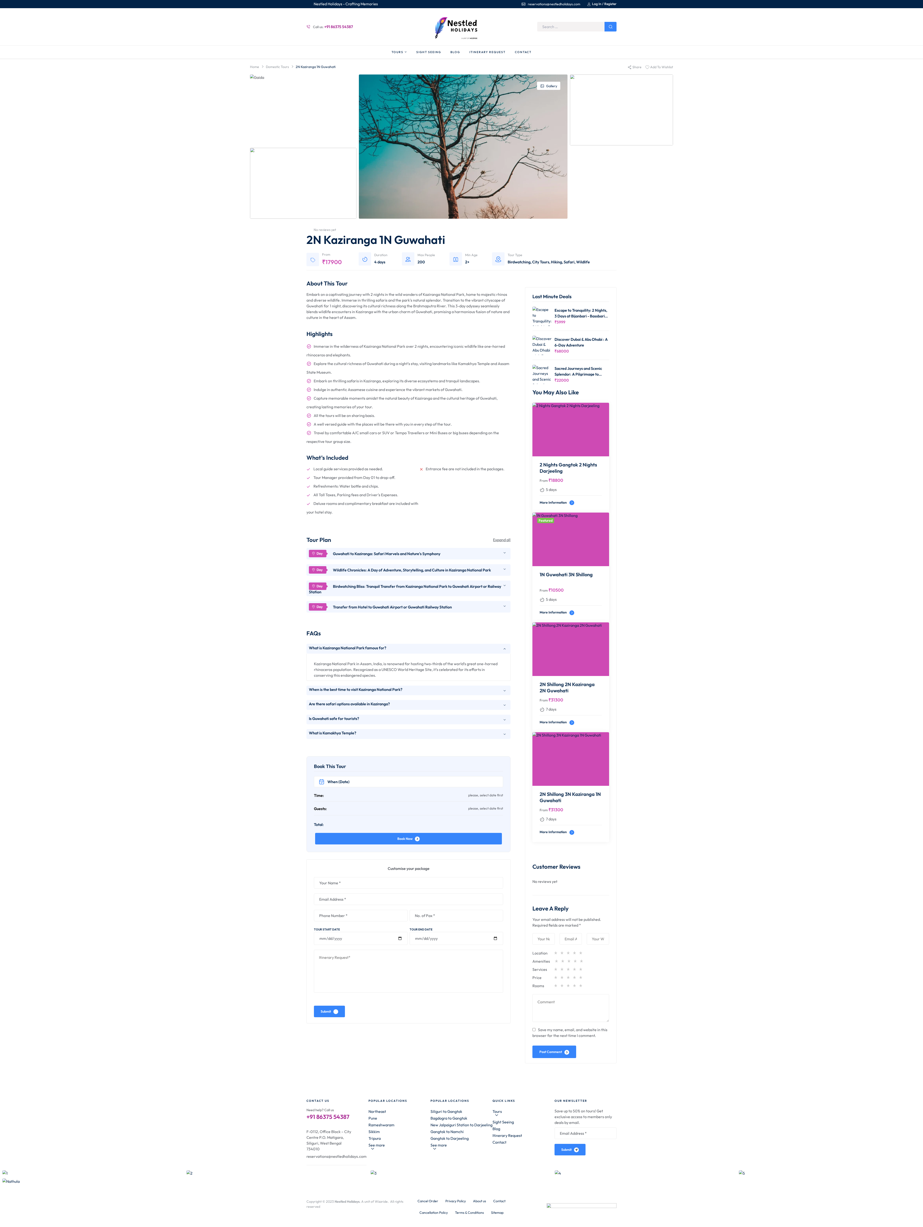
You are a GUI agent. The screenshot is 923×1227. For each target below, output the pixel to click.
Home (254, 67)
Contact (499, 1142)
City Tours (540, 262)
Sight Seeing (503, 1122)
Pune (372, 1118)
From (544, 480)
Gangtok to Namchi (447, 1131)
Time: (319, 795)
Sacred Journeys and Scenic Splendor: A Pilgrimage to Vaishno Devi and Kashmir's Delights (578, 371)
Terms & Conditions (469, 1212)
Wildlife (583, 262)
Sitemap (497, 1212)
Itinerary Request (507, 1135)
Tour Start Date (327, 929)
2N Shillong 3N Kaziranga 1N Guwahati (570, 797)
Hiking (556, 262)
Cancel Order (428, 1201)
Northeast (377, 1111)
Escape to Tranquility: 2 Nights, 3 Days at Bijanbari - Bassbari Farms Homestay (581, 313)
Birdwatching (519, 262)
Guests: (320, 808)
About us (479, 1201)
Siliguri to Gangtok (446, 1111)
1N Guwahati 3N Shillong (566, 574)
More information (554, 502)
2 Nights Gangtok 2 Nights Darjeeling (568, 468)
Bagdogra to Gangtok (448, 1118)
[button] (399, 1147)
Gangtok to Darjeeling (449, 1138)
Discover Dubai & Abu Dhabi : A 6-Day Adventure (581, 342)
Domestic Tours (277, 67)
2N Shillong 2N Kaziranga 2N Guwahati (567, 687)
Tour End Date (421, 929)
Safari (569, 262)
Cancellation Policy (433, 1212)
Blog (496, 1128)
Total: (319, 824)
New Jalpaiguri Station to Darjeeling (461, 1124)
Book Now (405, 839)
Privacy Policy (455, 1201)
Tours (497, 1111)
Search (611, 26)
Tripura (374, 1138)
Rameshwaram (381, 1124)
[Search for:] (577, 26)
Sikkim (374, 1131)
